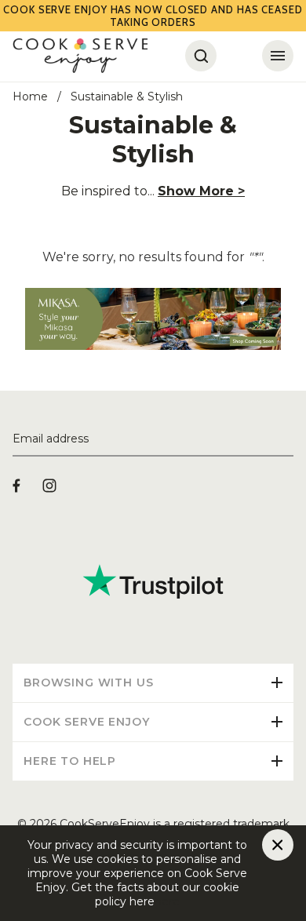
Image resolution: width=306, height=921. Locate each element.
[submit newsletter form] (287, 439)
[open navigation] (277, 55)
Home (30, 96)
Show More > (201, 191)
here (167, 901)
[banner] (153, 294)
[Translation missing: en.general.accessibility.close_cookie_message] (277, 845)
